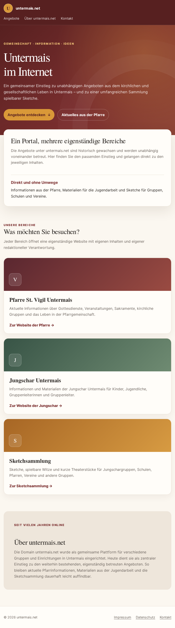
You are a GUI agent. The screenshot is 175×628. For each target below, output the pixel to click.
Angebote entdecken (29, 114)
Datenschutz (145, 617)
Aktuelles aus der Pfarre (83, 114)
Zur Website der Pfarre (31, 325)
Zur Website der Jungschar (35, 405)
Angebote (11, 18)
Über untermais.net (40, 18)
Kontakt (67, 18)
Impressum (122, 617)
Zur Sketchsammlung (30, 486)
